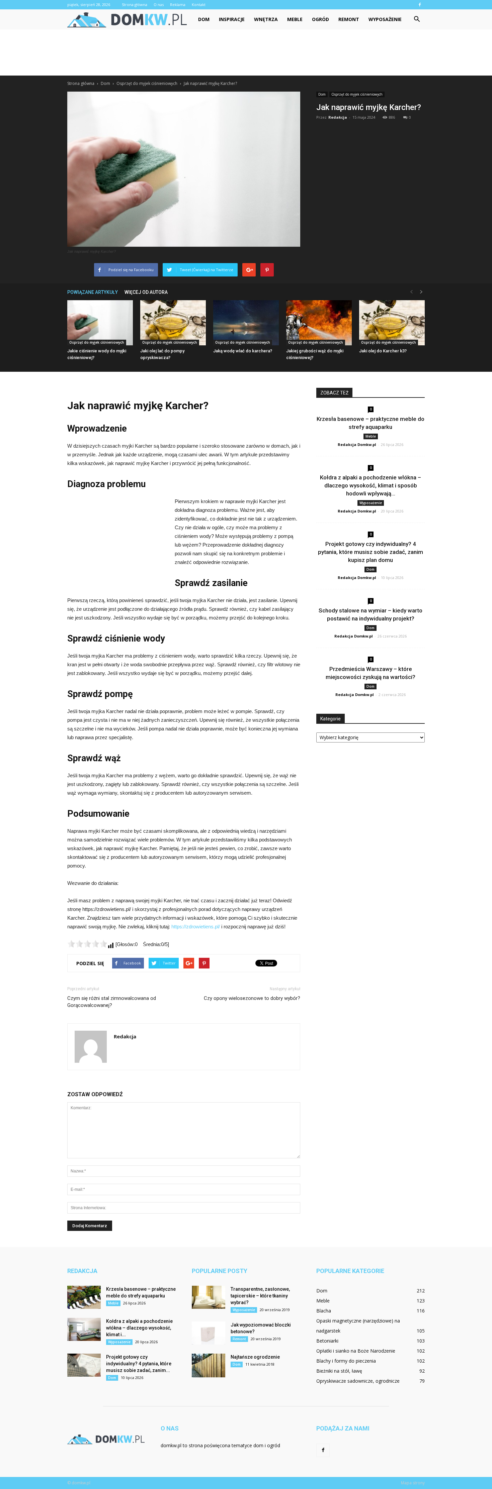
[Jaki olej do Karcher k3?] (392, 322)
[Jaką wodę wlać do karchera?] (246, 322)
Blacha (323, 1310)
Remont (348, 19)
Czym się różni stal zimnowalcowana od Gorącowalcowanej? (111, 1001)
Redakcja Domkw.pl (357, 444)
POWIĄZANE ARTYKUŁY (92, 292)
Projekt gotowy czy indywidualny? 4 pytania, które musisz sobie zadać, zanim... (138, 1363)
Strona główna (134, 4)
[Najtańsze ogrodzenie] (208, 1365)
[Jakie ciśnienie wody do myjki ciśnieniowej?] (100, 322)
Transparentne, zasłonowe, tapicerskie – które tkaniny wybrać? (260, 1295)
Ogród (320, 19)
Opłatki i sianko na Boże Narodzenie (355, 1351)
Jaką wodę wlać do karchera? (242, 350)
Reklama (177, 4)
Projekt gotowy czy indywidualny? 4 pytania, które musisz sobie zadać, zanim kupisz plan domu (370, 552)
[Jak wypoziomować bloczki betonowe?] (208, 1333)
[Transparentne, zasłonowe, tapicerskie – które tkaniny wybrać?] (208, 1297)
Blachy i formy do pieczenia (346, 1361)
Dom (204, 19)
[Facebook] (420, 4)
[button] (417, 19)
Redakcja (337, 117)
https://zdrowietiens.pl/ (195, 926)
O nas (159, 4)
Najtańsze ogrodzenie (255, 1357)
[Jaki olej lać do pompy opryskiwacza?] (173, 322)
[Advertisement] (246, 52)
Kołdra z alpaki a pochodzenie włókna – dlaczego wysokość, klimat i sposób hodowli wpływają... (370, 485)
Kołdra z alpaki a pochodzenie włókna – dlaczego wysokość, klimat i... (139, 1328)
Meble (295, 19)
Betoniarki (327, 1341)
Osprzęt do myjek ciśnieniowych (357, 94)
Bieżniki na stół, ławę (339, 1371)
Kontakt (199, 4)
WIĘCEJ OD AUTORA (146, 292)
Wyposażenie (385, 19)
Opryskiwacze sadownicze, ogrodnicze (358, 1381)
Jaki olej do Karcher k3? (383, 350)
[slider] (87, 944)
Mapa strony (413, 1483)
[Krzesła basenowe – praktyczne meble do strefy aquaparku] (84, 1297)
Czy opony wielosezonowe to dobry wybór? (252, 998)
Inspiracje (232, 19)
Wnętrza (266, 19)
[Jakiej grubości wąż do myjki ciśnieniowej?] (319, 322)
